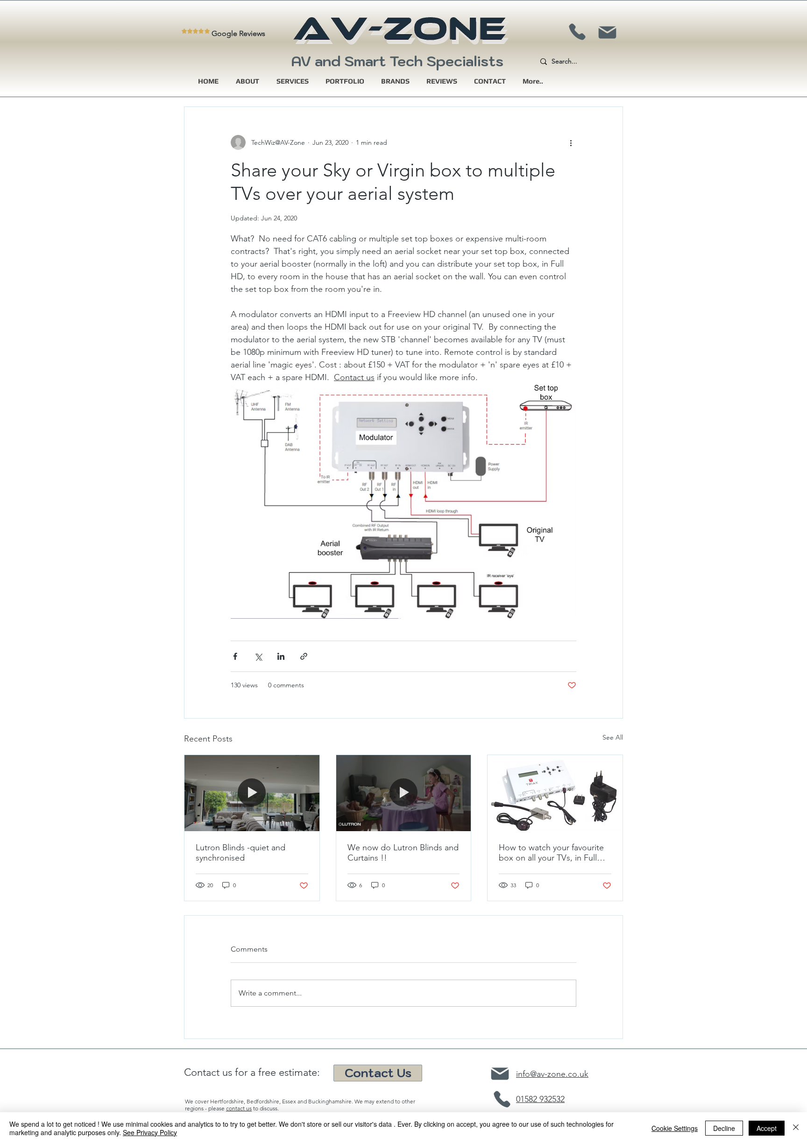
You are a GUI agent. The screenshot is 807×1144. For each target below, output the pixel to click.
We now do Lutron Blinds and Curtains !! (403, 852)
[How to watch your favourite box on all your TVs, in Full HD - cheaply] (555, 793)
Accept (767, 1128)
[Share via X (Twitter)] (258, 656)
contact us (239, 1108)
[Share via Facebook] (235, 656)
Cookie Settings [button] (674, 1128)
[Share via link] (303, 656)
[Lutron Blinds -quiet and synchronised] (251, 793)
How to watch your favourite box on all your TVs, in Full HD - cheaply (551, 852)
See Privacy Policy (150, 1132)
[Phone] (577, 31)
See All (612, 737)
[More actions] (570, 142)
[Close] (795, 1128)
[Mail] (607, 32)
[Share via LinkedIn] (280, 656)
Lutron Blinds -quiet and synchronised (240, 852)
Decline (724, 1128)
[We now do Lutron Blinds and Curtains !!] (403, 793)
